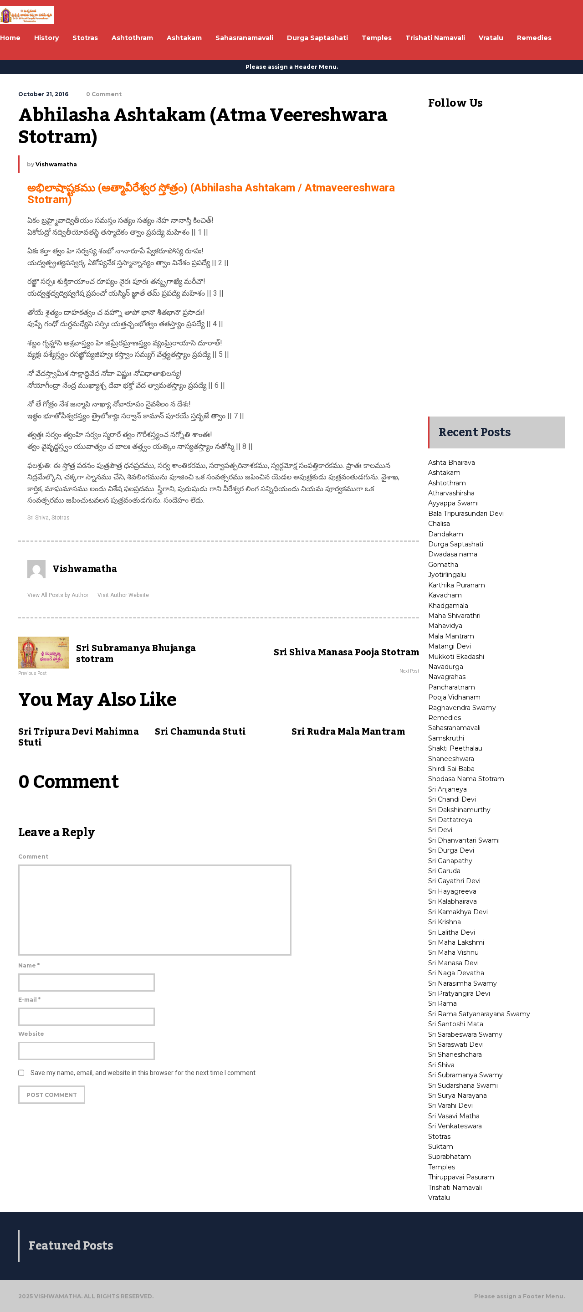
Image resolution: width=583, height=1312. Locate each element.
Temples (441, 1167)
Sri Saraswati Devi (456, 1044)
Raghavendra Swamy (462, 708)
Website (31, 1033)
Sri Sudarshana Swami (463, 1085)
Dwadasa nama (452, 554)
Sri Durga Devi (451, 850)
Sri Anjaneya (447, 789)
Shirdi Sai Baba (451, 769)
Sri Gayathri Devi (454, 881)
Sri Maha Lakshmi (456, 942)
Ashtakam (444, 472)
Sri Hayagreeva (452, 891)
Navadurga (445, 667)
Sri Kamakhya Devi (458, 912)
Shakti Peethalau (455, 748)
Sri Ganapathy (450, 861)
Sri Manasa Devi (453, 963)
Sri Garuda (444, 871)
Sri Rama (442, 1003)
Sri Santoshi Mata (455, 1024)
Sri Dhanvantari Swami (464, 840)
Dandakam (445, 534)
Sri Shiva (38, 518)
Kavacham (445, 595)
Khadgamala (448, 606)
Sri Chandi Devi (452, 799)
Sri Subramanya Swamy (465, 1075)
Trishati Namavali (455, 1187)
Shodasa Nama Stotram (466, 779)
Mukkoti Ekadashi (456, 657)
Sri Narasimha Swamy (462, 983)
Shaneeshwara (451, 759)
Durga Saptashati (455, 544)
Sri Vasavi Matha (454, 1116)
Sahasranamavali (454, 728)
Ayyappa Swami (453, 503)
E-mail (29, 999)
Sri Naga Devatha (456, 973)
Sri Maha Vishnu (453, 952)
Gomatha (443, 565)
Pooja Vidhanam (454, 697)
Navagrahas (446, 677)
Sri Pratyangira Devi (459, 993)
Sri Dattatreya (450, 820)
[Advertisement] (496, 270)
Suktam (440, 1146)
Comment (33, 856)
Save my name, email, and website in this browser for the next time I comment (143, 1072)
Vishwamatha (56, 164)
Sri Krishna (444, 922)
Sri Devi (440, 830)
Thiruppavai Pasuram (461, 1177)
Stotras (60, 518)
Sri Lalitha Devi (451, 932)
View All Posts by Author (57, 595)
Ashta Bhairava (451, 462)
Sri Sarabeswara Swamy (465, 1034)
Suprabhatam (449, 1157)
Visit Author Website (123, 595)
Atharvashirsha (451, 493)
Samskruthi (446, 738)
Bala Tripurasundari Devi (466, 513)
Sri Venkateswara (455, 1126)
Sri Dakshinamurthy (459, 810)
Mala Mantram (451, 636)
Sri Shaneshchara (455, 1054)
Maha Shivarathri (454, 616)
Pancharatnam (451, 687)
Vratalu (439, 1198)
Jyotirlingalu (447, 575)
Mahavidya (445, 626)
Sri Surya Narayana (457, 1095)
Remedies (444, 718)
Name (29, 965)
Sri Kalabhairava (452, 901)
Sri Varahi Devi (450, 1105)
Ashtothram (447, 483)
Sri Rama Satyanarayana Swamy (479, 1014)
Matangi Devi (449, 646)
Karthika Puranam (456, 585)
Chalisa (439, 524)
